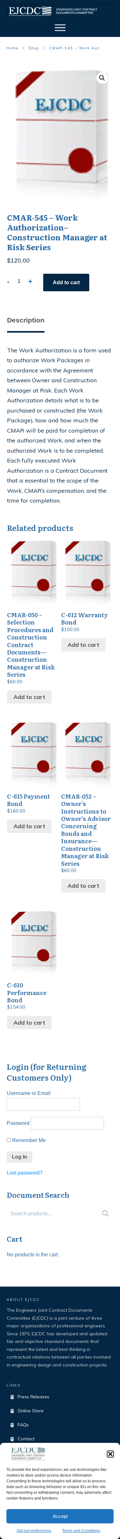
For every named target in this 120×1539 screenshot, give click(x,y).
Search (105, 1213)
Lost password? (25, 1172)
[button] (110, 1454)
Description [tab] (25, 320)
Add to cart (66, 282)
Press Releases (33, 1397)
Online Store (31, 1411)
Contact (26, 1439)
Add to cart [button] (29, 697)
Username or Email (29, 1093)
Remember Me (28, 1140)
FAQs (23, 1425)
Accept (60, 1516)
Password (18, 1123)
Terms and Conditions (81, 1530)
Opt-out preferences (34, 1530)
